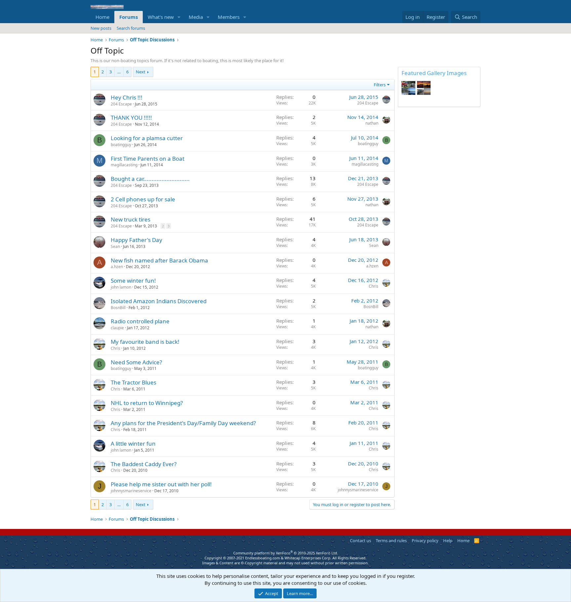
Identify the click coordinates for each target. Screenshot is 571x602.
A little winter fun (133, 443)
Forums (128, 17)
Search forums (131, 28)
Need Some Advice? (136, 362)
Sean (115, 246)
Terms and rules (391, 540)
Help (447, 540)
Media (196, 17)
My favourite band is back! (145, 341)
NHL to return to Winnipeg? (147, 403)
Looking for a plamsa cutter (147, 138)
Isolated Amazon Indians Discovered (159, 301)
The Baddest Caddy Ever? (143, 464)
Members (229, 17)
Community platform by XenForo (285, 552)
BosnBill (118, 307)
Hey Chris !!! (126, 97)
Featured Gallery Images (434, 73)
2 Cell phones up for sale (143, 199)
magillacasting (124, 165)
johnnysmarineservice (131, 491)
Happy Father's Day (136, 240)
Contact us (360, 540)
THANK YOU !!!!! (131, 117)
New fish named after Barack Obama (159, 260)
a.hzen (117, 266)
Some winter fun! (133, 280)
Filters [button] (380, 85)
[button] (179, 17)
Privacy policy (425, 540)
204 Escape (121, 104)
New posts (101, 28)
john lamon (121, 287)
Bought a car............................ (150, 178)
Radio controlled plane (140, 321)
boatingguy (121, 144)
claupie (117, 328)
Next (140, 72)
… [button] (119, 72)
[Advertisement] (439, 213)
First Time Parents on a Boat (147, 158)
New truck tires (130, 219)
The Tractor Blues (133, 382)
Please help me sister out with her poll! (161, 484)
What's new (161, 17)
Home (102, 17)
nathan (371, 123)
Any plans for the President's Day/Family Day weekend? (183, 423)
